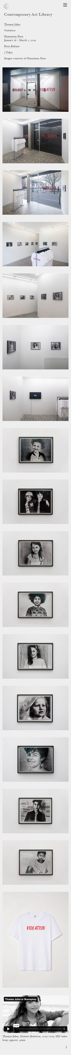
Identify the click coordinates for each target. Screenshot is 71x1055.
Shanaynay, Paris (13, 36)
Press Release (11, 46)
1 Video (8, 52)
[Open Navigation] (65, 5)
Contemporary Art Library (28, 15)
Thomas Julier (12, 24)
